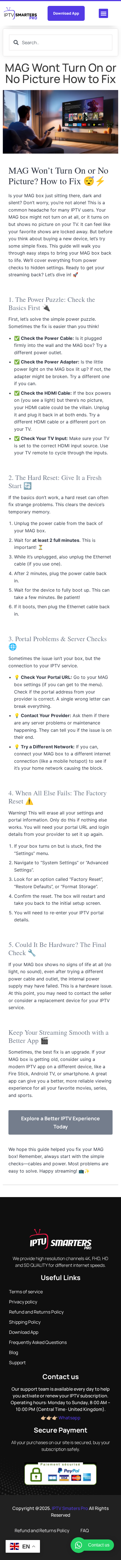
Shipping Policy (25, 1322)
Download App (23, 1332)
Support (17, 1362)
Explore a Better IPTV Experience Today (60, 1122)
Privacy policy (23, 1302)
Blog (13, 1352)
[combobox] (60, 42)
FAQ (84, 1530)
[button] (103, 13)
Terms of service (26, 1292)
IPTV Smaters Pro (70, 1508)
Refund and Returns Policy (36, 1312)
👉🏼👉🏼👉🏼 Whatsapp (60, 1418)
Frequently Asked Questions (38, 1342)
